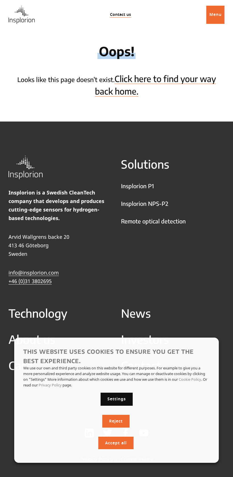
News (136, 313)
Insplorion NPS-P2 (144, 203)
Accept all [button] (116, 443)
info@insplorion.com (34, 272)
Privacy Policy (50, 385)
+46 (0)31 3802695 (30, 281)
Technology (38, 313)
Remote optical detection (153, 221)
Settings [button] (116, 399)
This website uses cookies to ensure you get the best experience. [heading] (108, 356)
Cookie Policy (190, 379)
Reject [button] (116, 421)
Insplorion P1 (137, 185)
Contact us (120, 15)
